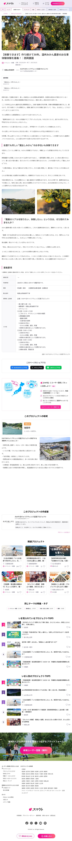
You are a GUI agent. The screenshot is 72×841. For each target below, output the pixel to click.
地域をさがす (6, 773)
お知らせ (5, 799)
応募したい (48, 836)
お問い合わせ (45, 815)
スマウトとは (6, 769)
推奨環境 (38, 815)
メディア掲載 (6, 802)
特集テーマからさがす (9, 776)
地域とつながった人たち (9, 778)
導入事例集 (6, 790)
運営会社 (52, 815)
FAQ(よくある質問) (8, 797)
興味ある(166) (27, 836)
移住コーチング (7, 781)
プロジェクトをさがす (9, 771)
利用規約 (19, 815)
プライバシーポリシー (29, 815)
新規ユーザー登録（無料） (36, 750)
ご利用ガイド (6, 788)
